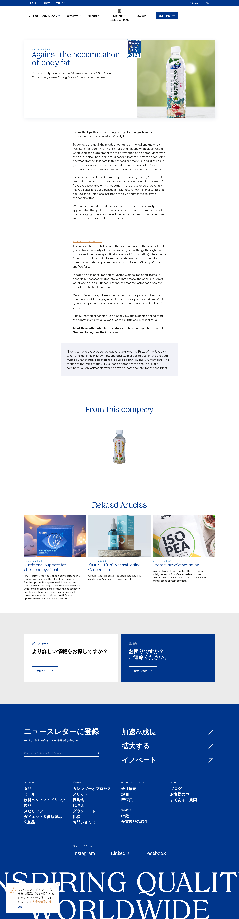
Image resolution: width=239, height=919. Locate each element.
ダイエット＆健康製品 (43, 817)
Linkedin (120, 853)
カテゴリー (72, 15)
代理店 (78, 806)
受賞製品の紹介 (134, 822)
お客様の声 (179, 794)
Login (195, 3)
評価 (125, 794)
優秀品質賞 (94, 15)
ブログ (173, 782)
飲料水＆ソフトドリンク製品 (45, 803)
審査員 (127, 800)
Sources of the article (87, 242)
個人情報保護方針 (40, 901)
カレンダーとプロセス (92, 789)
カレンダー (33, 3)
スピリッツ (33, 811)
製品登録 (141, 15)
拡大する (136, 746)
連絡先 (47, 3)
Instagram (84, 853)
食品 (27, 789)
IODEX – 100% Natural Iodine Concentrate (114, 567)
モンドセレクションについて (42, 15)
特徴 (125, 816)
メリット (80, 794)
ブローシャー (62, 3)
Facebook (155, 853)
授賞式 (78, 800)
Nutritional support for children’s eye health (45, 567)
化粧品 (29, 822)
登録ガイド (42, 670)
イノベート (139, 760)
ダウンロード (84, 811)
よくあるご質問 (183, 800)
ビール (29, 794)
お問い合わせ (140, 670)
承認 (20, 907)
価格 (76, 817)
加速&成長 (139, 732)
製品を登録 (164, 15)
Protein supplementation (176, 565)
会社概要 (128, 789)
